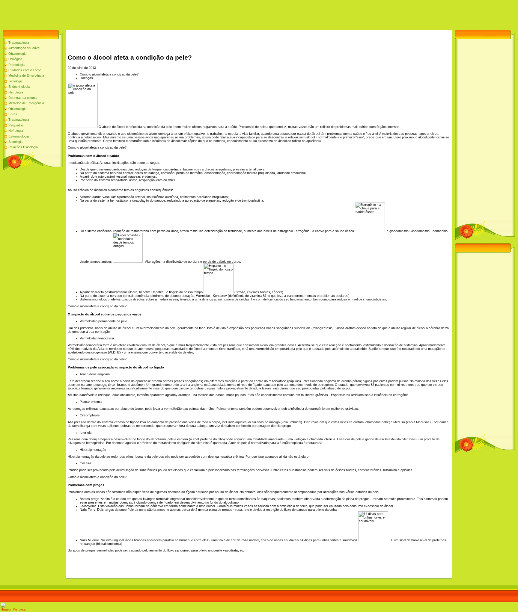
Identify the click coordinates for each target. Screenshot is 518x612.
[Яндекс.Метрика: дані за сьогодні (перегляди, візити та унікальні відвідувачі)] (13, 606)
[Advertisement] (109, 13)
